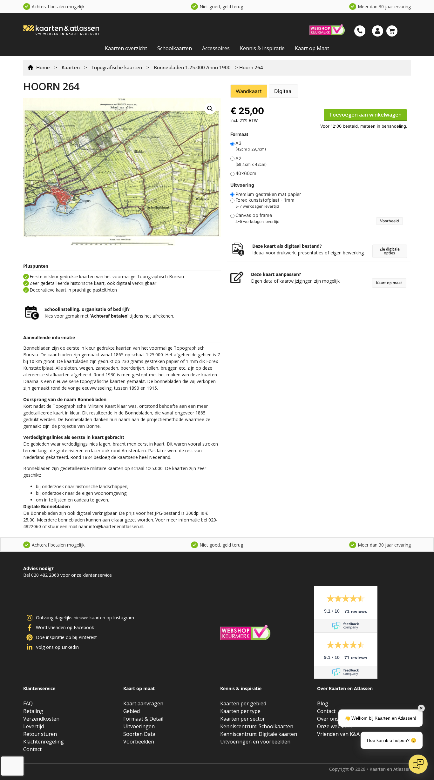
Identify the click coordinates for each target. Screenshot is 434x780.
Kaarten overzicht (126, 48)
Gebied (131, 711)
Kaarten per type (240, 711)
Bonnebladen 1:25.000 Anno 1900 (192, 67)
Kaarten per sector (242, 718)
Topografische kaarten (117, 67)
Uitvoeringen (139, 726)
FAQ (28, 703)
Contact (32, 749)
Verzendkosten (41, 718)
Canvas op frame (253, 215)
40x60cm (245, 173)
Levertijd (33, 726)
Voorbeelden (138, 741)
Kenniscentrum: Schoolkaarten (256, 726)
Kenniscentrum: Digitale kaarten (258, 733)
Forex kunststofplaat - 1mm (265, 200)
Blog (322, 703)
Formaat (239, 134)
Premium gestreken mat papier (268, 194)
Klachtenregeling (43, 741)
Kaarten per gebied (243, 703)
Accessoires (216, 48)
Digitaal (283, 91)
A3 (238, 143)
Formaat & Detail (143, 718)
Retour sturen (40, 733)
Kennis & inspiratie (262, 48)
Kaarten (71, 67)
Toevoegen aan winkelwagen (365, 114)
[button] (210, 108)
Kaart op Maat (312, 48)
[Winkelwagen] (391, 31)
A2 (238, 158)
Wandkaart (249, 91)
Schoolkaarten (174, 48)
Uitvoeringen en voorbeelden (255, 741)
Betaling (33, 711)
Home (43, 67)
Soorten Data (139, 733)
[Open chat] (418, 764)
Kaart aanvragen (143, 703)
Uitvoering (242, 185)
